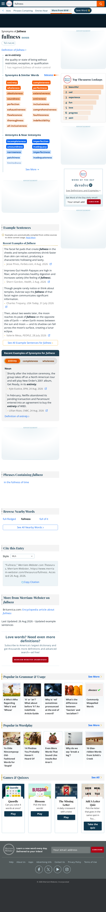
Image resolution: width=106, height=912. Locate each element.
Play (13, 813)
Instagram (67, 869)
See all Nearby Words (29, 527)
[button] (61, 10)
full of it (44, 519)
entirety (12, 360)
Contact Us (60, 862)
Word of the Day (83, 180)
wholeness (48, 361)
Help (11, 862)
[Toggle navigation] (3, 4)
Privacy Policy (75, 862)
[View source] (51, 264)
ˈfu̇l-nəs (7, 43)
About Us (21, 862)
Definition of (13, 50)
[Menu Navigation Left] (3, 10)
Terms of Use (90, 862)
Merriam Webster (9, 849)
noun (25, 37)
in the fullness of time (16, 482)
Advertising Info (44, 862)
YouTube (57, 869)
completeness (30, 361)
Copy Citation (31, 582)
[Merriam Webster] (83, 174)
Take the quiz (93, 826)
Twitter (48, 869)
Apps (31, 862)
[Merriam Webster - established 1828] (9, 4)
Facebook (39, 869)
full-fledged (9, 519)
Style (6, 556)
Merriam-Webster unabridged (30, 660)
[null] (90, 185)
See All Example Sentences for (29, 342)
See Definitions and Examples (82, 190)
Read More (31, 237)
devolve (81, 185)
